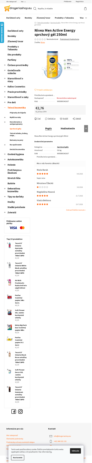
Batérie (11, 183)
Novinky (12, 36)
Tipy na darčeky (16, 196)
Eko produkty (14, 54)
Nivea (43, 42)
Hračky (11, 202)
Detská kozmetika (17, 149)
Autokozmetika (15, 159)
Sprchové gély (15, 129)
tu (51, 452)
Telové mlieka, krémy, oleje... (19, 134)
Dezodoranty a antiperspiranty (16, 123)
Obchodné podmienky (14, 439)
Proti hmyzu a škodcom (14, 172)
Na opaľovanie (16, 144)
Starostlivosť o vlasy (15, 80)
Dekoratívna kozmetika (14, 190)
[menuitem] (13, 18)
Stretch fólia (14, 178)
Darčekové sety (15, 31)
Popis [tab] (48, 128)
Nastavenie (17, 457)
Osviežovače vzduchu (14, 72)
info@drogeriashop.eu (62, 436)
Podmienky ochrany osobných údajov (20, 442)
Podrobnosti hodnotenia (69, 39)
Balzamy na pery (16, 140)
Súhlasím (75, 451)
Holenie (11, 164)
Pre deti (12, 102)
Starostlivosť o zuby (18, 97)
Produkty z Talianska (13, 48)
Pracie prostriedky (17, 92)
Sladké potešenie (16, 207)
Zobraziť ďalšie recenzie (75, 210)
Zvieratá (12, 212)
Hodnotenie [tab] (68, 128)
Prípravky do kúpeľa (18, 113)
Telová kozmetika (17, 107)
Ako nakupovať (11, 2)
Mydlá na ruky (15, 117)
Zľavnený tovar (15, 41)
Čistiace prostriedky (18, 65)
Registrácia (79, 1)
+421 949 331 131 (60, 441)
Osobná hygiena (16, 154)
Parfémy (12, 60)
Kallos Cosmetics (16, 86)
